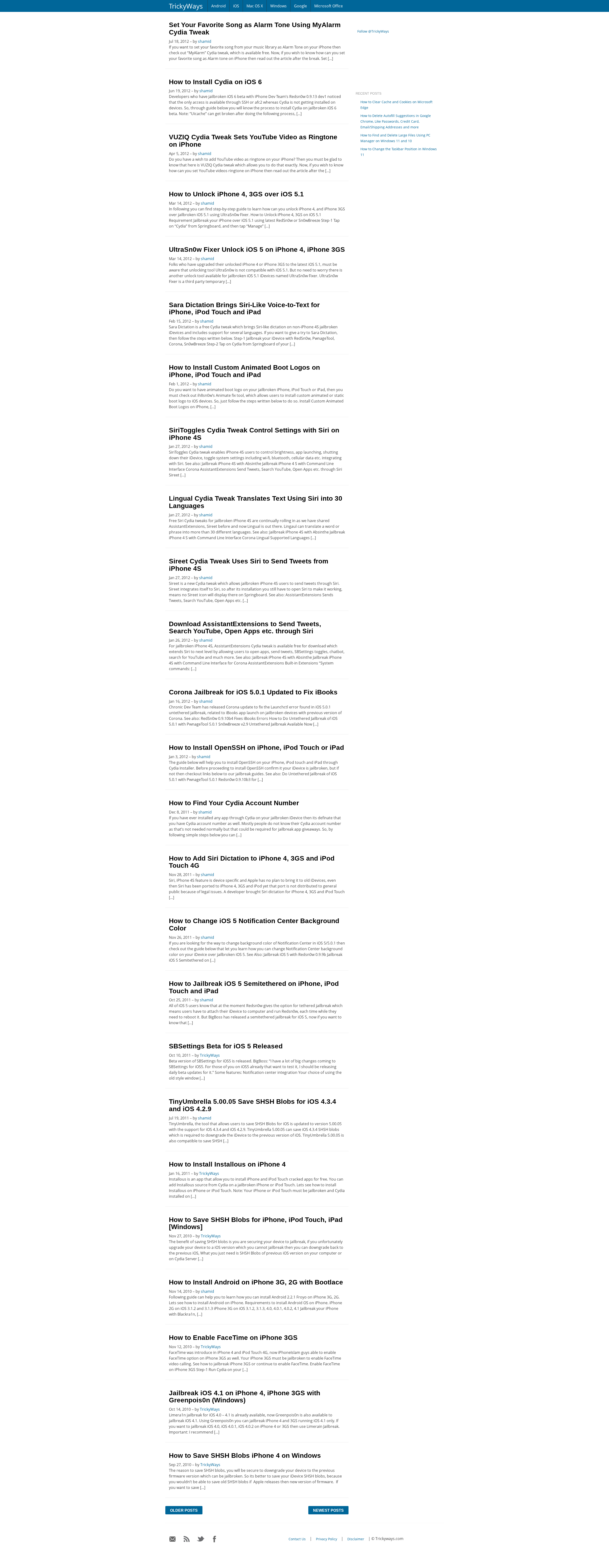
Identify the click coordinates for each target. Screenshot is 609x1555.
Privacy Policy (326, 1539)
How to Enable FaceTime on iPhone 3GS (233, 1337)
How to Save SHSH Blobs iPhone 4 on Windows (245, 1455)
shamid (204, 41)
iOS (236, 6)
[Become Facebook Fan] (214, 1539)
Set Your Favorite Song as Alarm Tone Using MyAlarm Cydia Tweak (255, 28)
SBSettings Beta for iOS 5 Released (226, 1046)
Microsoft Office (328, 6)
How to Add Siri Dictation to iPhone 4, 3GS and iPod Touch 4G (251, 862)
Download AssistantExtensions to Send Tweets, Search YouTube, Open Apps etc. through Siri (245, 627)
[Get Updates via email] (172, 1539)
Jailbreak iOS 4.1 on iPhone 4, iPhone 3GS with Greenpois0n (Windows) (244, 1396)
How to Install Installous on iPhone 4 (227, 1164)
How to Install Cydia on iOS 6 (215, 82)
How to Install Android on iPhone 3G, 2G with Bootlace (256, 1282)
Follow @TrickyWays (373, 31)
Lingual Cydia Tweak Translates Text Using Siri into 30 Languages (255, 502)
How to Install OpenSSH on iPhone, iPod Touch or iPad (256, 747)
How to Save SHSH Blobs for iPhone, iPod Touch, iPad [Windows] (256, 1223)
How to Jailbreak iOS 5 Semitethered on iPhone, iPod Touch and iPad (254, 987)
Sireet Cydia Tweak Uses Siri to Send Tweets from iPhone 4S (248, 564)
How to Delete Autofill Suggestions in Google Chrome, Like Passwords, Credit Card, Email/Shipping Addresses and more (395, 121)
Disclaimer (355, 1539)
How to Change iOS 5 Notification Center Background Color (254, 924)
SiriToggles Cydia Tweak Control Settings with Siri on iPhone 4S (254, 433)
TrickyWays (186, 5)
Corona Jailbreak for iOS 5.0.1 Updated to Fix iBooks (253, 692)
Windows (278, 6)
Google (300, 6)
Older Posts (184, 1510)
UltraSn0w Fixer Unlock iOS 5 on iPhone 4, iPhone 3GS (257, 249)
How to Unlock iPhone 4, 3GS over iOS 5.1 (236, 194)
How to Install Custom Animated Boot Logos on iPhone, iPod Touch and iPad (244, 371)
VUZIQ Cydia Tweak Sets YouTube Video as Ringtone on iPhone (253, 140)
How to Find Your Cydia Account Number (234, 803)
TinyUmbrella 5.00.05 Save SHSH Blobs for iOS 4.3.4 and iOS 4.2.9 (252, 1105)
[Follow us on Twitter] (200, 1539)
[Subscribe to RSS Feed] (186, 1539)
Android (218, 6)
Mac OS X (254, 6)
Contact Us (297, 1539)
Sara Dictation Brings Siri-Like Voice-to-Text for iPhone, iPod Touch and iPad (244, 308)
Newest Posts (328, 1510)
